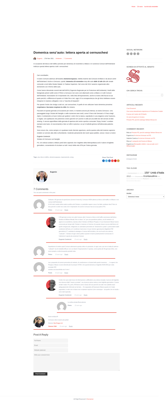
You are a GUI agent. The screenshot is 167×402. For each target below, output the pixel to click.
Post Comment (40, 374)
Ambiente (59, 58)
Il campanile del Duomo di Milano (141, 141)
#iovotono (129, 178)
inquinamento (65, 157)
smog (71, 157)
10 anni (138, 178)
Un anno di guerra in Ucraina (135, 117)
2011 (158, 176)
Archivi (129, 193)
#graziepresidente (130, 180)
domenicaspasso (55, 157)
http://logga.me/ (58, 323)
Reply (66, 210)
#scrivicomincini (132, 173)
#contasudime (150, 176)
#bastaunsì (146, 178)
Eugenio (39, 58)
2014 (143, 173)
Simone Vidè (52, 326)
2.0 (127, 173)
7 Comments (68, 58)
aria (38, 157)
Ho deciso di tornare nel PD (142, 135)
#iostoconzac (134, 178)
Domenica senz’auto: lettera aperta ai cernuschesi (70, 52)
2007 (138, 173)
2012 (129, 176)
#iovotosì (133, 176)
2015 (141, 173)
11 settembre (158, 178)
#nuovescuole (139, 176)
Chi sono (140, 6)
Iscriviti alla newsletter (151, 6)
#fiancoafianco (137, 180)
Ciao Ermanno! (131, 108)
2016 (141, 178)
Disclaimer (90, 399)
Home (133, 6)
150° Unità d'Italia (154, 172)
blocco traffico (45, 157)
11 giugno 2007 (152, 178)
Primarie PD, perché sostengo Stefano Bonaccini (142, 120)
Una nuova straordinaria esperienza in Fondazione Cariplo (145, 111)
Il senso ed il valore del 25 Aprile (137, 114)
